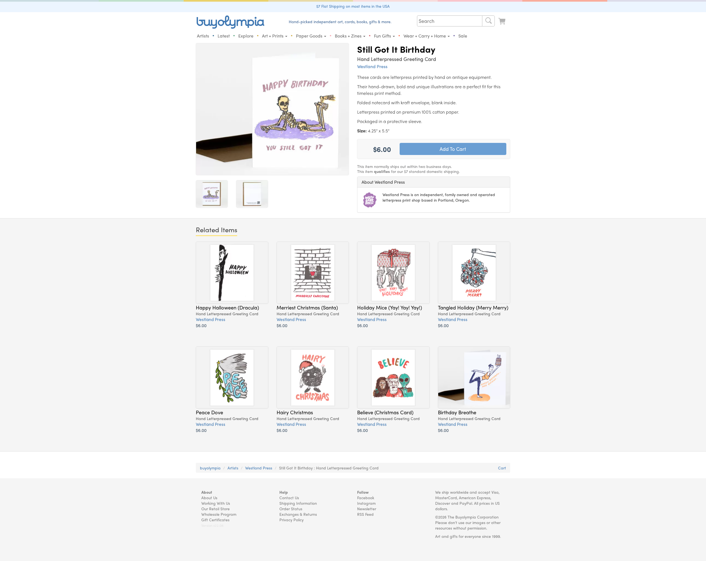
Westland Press (372, 66)
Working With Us (215, 503)
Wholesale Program (218, 514)
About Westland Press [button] (383, 182)
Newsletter (366, 508)
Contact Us (289, 497)
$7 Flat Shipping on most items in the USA (353, 6)
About (206, 492)
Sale (462, 36)
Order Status (290, 508)
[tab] (433, 182)
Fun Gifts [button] (383, 36)
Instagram (366, 503)
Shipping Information (298, 503)
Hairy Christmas (295, 412)
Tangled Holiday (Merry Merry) (473, 307)
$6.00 (201, 325)
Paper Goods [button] (309, 36)
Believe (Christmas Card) (385, 412)
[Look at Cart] (502, 21)
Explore (245, 36)
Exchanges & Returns (298, 514)
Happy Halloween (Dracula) (227, 307)
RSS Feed (365, 514)
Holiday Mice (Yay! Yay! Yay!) (389, 307)
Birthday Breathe (457, 412)
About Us (209, 497)
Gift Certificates (215, 519)
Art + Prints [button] (273, 36)
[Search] (488, 20)
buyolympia (210, 468)
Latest (224, 36)
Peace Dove (209, 412)
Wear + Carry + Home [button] (425, 36)
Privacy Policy (291, 519)
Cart (502, 468)
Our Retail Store (215, 508)
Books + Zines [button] (349, 36)
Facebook (365, 497)
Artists (203, 36)
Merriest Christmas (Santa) (307, 307)
